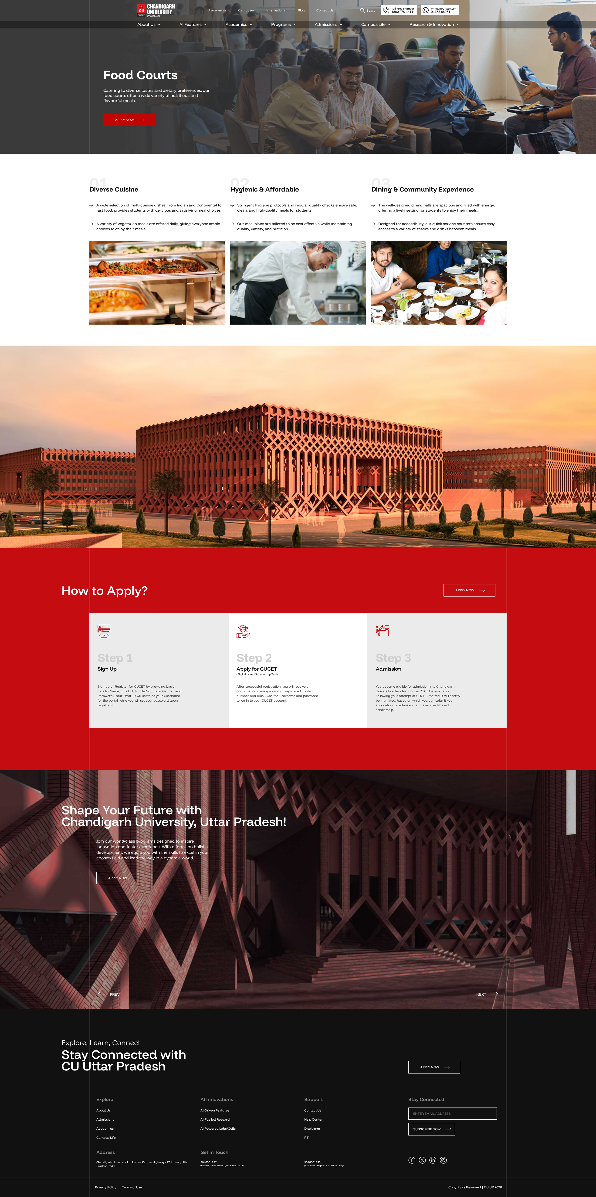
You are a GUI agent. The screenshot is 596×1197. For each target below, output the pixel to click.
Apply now (124, 120)
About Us (146, 24)
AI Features (190, 24)
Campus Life (373, 24)
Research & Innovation (432, 24)
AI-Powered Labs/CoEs (218, 1128)
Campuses (246, 10)
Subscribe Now (427, 1129)
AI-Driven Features (214, 1110)
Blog (301, 10)
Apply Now (464, 590)
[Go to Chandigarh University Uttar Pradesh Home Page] (159, 10)
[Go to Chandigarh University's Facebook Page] (411, 1159)
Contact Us (324, 10)
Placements (217, 10)
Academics (236, 24)
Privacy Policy (105, 1187)
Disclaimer (312, 1128)
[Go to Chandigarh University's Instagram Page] (443, 1159)
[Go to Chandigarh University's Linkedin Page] (432, 1159)
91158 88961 (443, 10)
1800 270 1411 (402, 10)
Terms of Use (132, 1187)
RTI (307, 1137)
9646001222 (208, 1162)
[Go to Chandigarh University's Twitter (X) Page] (422, 1159)
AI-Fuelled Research (215, 1119)
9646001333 (312, 1162)
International (276, 10)
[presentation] (109, 994)
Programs (281, 24)
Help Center (313, 1119)
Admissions (326, 24)
